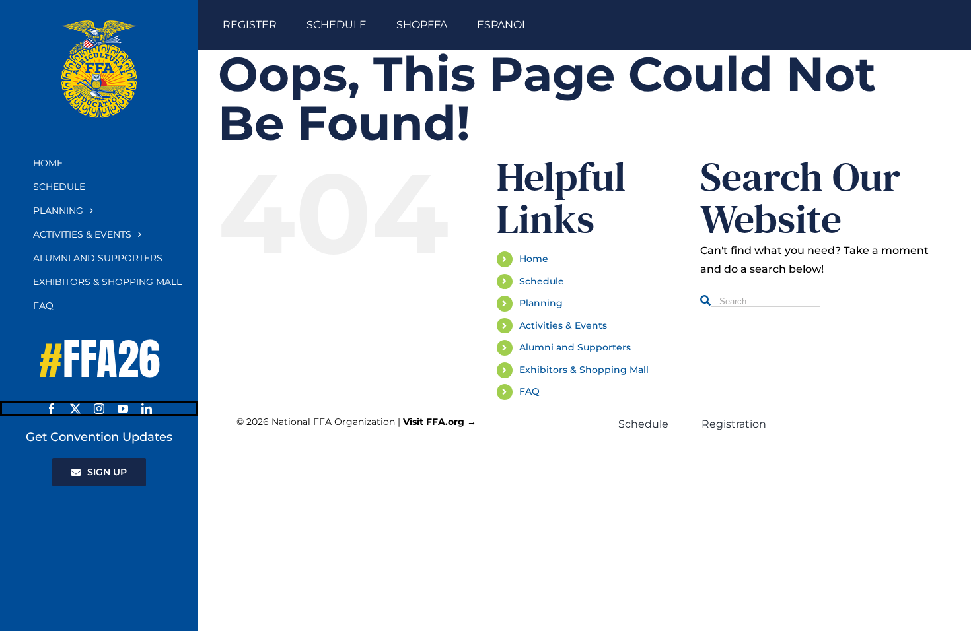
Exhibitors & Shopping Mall (584, 370)
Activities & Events (563, 325)
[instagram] (99, 408)
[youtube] (123, 408)
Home (533, 259)
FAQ (529, 391)
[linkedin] (146, 408)
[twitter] (75, 408)
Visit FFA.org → (439, 422)
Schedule (541, 281)
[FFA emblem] (99, 24)
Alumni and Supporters (575, 347)
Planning (541, 303)
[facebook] (51, 408)
